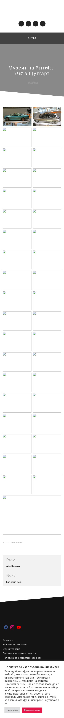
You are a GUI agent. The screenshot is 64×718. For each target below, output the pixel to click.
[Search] (60, 38)
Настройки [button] (12, 710)
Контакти (8, 640)
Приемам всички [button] (32, 710)
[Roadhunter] (3, 38)
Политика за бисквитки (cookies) (22, 657)
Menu (32, 38)
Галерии (17, 542)
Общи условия (11, 648)
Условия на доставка (15, 644)
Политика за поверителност (19, 653)
